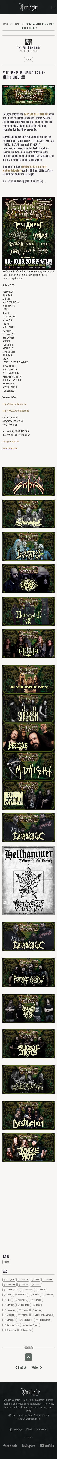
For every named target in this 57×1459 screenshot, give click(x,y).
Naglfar (25, 1284)
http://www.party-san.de (14, 404)
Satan (42, 1290)
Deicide (38, 1310)
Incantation (21, 1295)
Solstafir (24, 1310)
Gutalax (36, 1295)
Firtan (9, 1300)
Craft (9, 1295)
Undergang (11, 1284)
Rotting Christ (44, 1320)
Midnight (10, 1315)
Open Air (24, 1279)
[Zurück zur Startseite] (28, 7)
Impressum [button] (41, 1429)
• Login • (28, 1437)
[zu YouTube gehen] (47, 1445)
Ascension (22, 1300)
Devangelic (11, 1320)
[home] (30, 1392)
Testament (25, 1305)
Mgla (38, 1305)
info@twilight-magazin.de (28, 1418)
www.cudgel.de (10, 448)
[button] (53, 7)
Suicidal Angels (32, 1325)
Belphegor (37, 1300)
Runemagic (29, 1290)
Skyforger (24, 1315)
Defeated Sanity (13, 1325)
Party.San (10, 1279)
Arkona (37, 1284)
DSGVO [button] (29, 1429)
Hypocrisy (11, 1310)
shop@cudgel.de (10, 441)
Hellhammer (27, 1320)
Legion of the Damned (44, 1315)
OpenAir (49, 1279)
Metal (29, 59)
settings (17, 1429)
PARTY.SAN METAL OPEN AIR (36, 114)
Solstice (49, 1295)
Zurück (22, 1367)
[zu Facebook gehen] (10, 1445)
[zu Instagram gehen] (28, 1445)
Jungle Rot (27, 1330)
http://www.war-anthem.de (15, 410)
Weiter (35, 1367)
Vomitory (10, 1305)
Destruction (11, 1330)
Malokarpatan (12, 1290)
